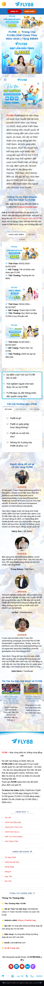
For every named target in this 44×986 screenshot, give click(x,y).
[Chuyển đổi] (4, 374)
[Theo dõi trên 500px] (27, 966)
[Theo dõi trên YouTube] (22, 966)
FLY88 (4, 752)
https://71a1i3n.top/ (27, 207)
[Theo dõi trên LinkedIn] (16, 966)
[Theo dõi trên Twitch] (33, 966)
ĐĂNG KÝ (14, 11)
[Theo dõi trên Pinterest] (11, 966)
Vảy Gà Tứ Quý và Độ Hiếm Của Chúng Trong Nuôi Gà (33, 699)
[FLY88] (24, 4)
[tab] (16, 234)
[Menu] (4, 4)
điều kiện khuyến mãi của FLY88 (27, 218)
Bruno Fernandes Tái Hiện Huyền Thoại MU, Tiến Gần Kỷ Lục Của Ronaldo (11, 700)
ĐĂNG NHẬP (29, 11)
